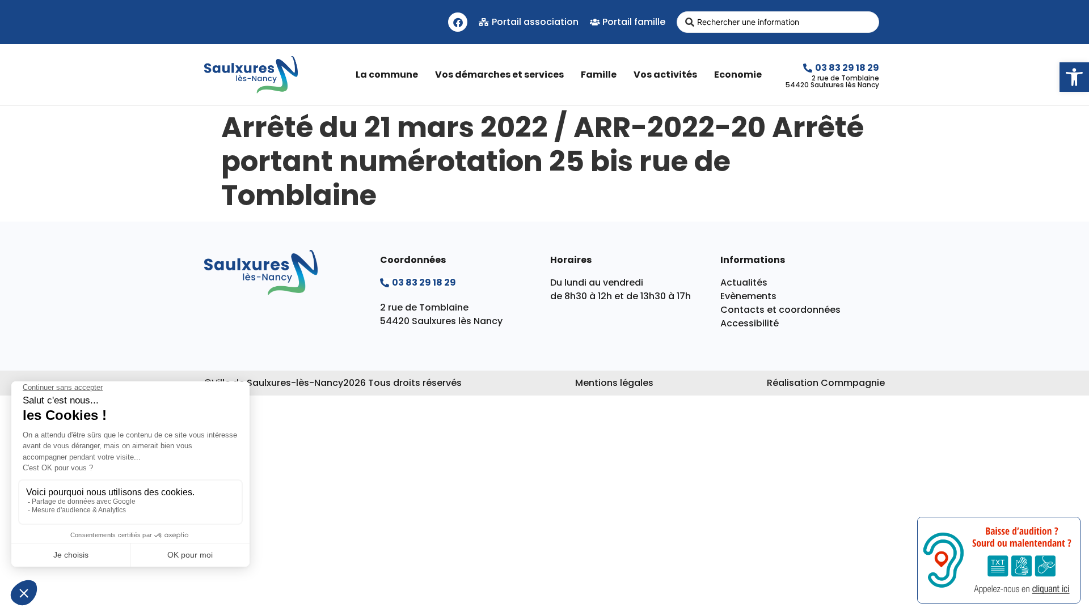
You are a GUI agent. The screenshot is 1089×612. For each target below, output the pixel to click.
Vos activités (665, 74)
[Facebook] (457, 22)
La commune (387, 74)
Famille (599, 74)
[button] (1074, 77)
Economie (738, 74)
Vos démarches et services (499, 74)
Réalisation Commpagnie (826, 382)
